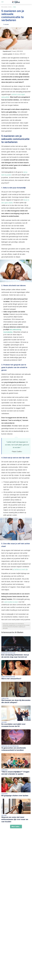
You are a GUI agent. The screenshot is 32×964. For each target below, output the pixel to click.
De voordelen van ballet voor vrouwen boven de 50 (13, 725)
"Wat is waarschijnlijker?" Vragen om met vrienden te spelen (15, 773)
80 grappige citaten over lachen (14, 796)
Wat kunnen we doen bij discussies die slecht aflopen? (15, 701)
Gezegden (4, 770)
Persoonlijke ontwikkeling (10, 746)
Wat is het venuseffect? (11, 679)
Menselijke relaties (6, 7)
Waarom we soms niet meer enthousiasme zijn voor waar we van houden (14, 819)
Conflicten (4, 698)
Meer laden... (16, 826)
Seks (14, 7)
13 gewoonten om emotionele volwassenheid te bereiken (13, 749)
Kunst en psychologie (8, 676)
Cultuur (3, 722)
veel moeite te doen (11, 602)
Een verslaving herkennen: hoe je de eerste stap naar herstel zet (15, 656)
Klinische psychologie (8, 653)
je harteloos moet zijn (20, 569)
